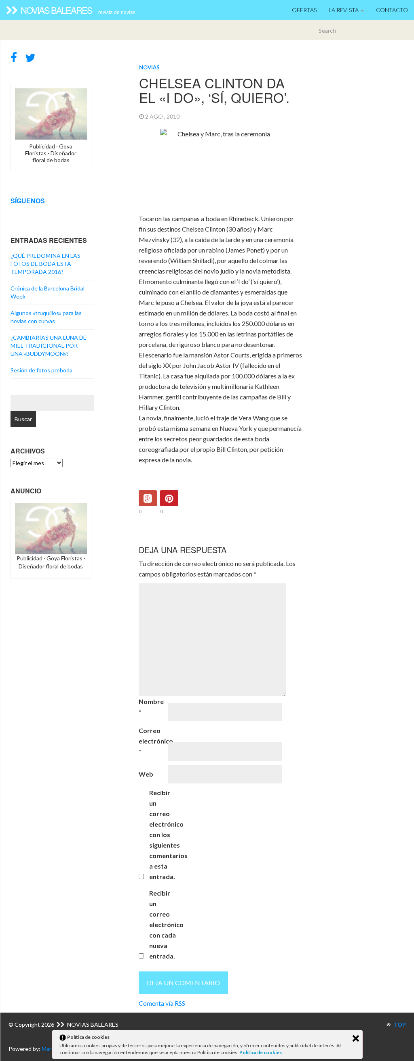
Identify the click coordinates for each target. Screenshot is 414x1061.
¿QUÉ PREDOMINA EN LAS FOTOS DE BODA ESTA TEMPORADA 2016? (45, 263)
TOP (399, 1024)
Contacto (392, 9)
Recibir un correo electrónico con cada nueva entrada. (163, 924)
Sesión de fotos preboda (41, 370)
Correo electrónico (153, 741)
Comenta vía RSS (162, 1003)
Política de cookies (261, 1052)
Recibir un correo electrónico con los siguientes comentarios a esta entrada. (163, 834)
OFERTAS (304, 9)
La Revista (344, 9)
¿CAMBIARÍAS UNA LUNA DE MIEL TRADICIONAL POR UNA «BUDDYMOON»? (49, 345)
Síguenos (28, 200)
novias (149, 67)
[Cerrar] (356, 1038)
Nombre (151, 707)
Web (146, 774)
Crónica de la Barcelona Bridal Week (47, 292)
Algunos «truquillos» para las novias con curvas (46, 316)
